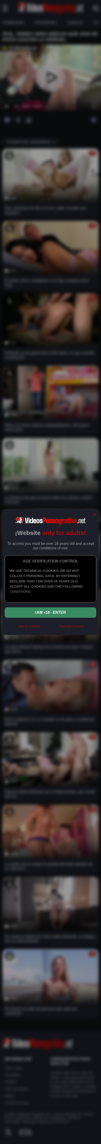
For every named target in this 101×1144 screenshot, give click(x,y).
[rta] (50, 628)
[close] (94, 514)
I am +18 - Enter (50, 612)
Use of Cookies (29, 626)
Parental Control (71, 626)
